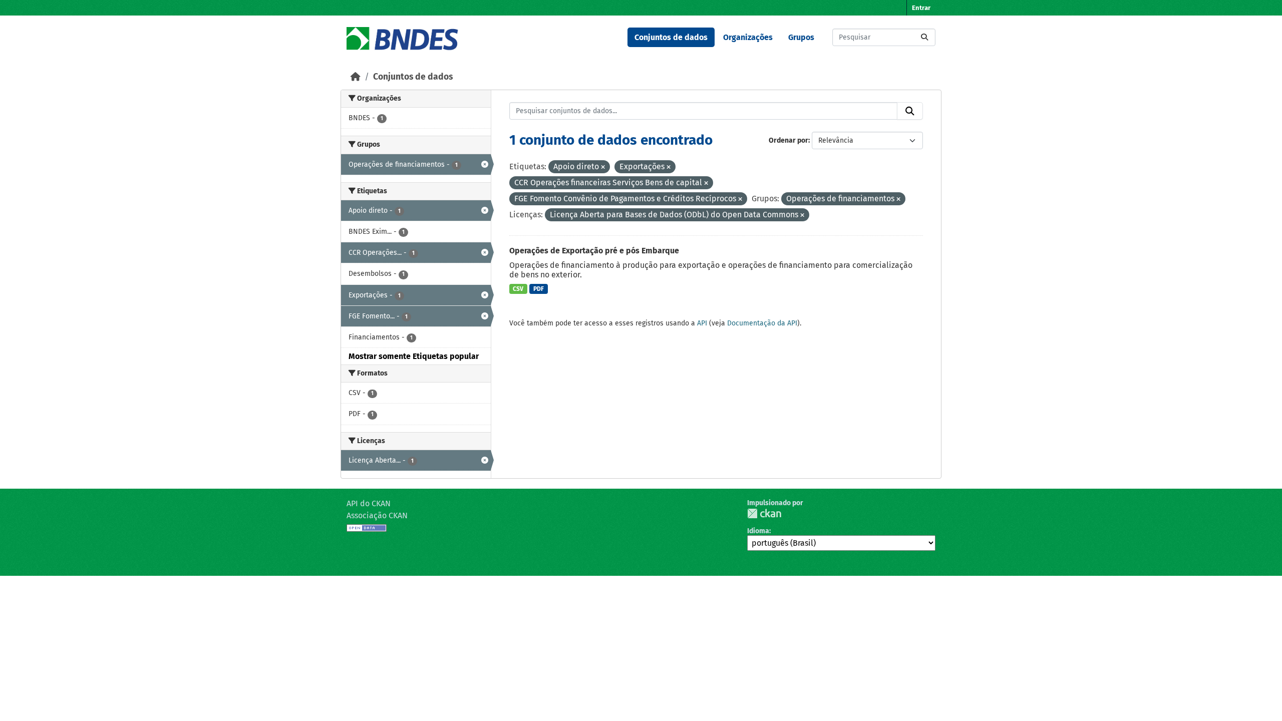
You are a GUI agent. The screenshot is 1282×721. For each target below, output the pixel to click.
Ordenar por (788, 140)
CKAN (764, 513)
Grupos (801, 37)
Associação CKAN (377, 515)
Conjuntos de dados (671, 37)
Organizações (748, 37)
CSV (518, 288)
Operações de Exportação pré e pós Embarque (594, 250)
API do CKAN (369, 503)
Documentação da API (762, 323)
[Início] (356, 77)
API (702, 323)
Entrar (921, 8)
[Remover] (603, 167)
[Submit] (924, 37)
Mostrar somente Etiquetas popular (414, 356)
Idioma (758, 531)
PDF (538, 288)
